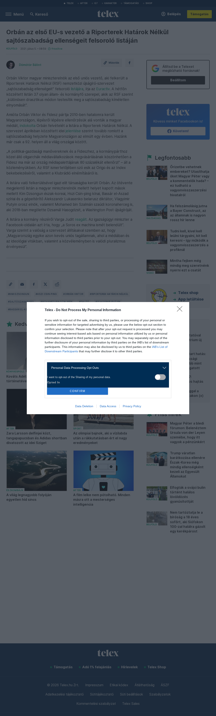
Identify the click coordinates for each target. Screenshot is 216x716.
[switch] (160, 377)
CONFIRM (77, 391)
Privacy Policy (132, 406)
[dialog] (108, 358)
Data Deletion (84, 406)
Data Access (108, 406)
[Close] (181, 310)
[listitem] (106, 368)
